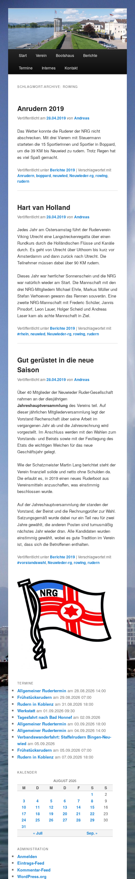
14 (78, 807)
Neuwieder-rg (81, 175)
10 (24, 807)
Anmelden (27, 856)
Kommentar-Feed (34, 870)
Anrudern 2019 (40, 108)
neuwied (60, 175)
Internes (49, 67)
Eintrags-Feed (30, 863)
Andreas (81, 118)
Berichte (90, 55)
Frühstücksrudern (34, 697)
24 (24, 820)
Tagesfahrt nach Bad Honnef (44, 717)
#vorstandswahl (31, 562)
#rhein (23, 334)
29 (92, 820)
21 (78, 813)
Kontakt (71, 67)
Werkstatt (26, 711)
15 (92, 807)
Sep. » (92, 833)
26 (51, 820)
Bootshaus (65, 55)
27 (65, 820)
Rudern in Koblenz (35, 704)
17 (24, 813)
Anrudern (25, 175)
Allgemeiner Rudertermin (41, 691)
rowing (101, 175)
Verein (41, 55)
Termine (26, 67)
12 (51, 807)
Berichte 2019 (62, 170)
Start (23, 55)
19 (51, 813)
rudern (23, 181)
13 (65, 807)
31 (24, 826)
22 (92, 813)
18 (37, 813)
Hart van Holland (43, 207)
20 (65, 813)
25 (37, 820)
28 (78, 820)
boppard (43, 175)
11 (37, 807)
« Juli (37, 833)
